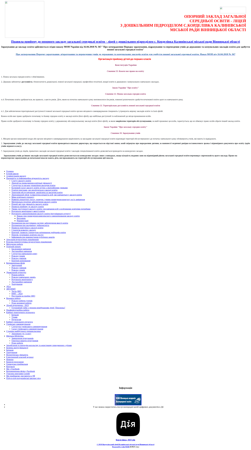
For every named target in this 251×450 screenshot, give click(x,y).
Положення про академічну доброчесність (30, 225)
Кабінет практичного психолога (20, 312)
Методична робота (14, 244)
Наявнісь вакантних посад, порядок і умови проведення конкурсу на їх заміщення (48, 199)
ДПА (8, 286)
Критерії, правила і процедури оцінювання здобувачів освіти (39, 232)
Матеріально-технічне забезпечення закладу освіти (34, 202)
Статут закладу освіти (21, 181)
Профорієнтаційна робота (17, 310)
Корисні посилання (15, 362)
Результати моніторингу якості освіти (28, 211)
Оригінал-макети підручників (25, 341)
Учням (14, 317)
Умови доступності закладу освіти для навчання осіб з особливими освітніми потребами (51, 209)
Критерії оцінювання (21, 261)
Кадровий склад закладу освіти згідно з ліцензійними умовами (40, 188)
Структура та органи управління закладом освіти (33, 185)
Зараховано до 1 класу (21, 334)
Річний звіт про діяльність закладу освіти (30, 204)
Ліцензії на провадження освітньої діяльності (32, 183)
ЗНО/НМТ (11, 289)
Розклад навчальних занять (24, 277)
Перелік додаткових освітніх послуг (28, 235)
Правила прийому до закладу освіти (28, 206)
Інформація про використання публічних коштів (33, 237)
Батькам (15, 315)
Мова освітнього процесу (23, 197)
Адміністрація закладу (16, 176)
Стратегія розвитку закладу (24, 230)
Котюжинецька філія (15, 263)
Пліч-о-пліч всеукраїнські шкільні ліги (23, 378)
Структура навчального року (24, 254)
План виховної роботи (22, 303)
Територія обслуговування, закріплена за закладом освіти (37, 192)
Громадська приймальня (17, 364)
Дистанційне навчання (22, 251)
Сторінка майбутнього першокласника (23, 331)
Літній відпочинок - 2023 (17, 305)
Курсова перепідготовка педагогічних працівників (29, 242)
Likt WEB (125, 447)
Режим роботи (18, 275)
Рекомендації (22, 221)
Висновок (21, 218)
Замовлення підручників (22, 338)
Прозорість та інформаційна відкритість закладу (27, 178)
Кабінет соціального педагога (19, 322)
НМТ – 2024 (17, 294)
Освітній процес (13, 246)
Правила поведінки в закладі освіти (27, 228)
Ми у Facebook (12, 369)
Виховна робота (13, 298)
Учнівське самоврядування (18, 324)
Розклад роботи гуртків (22, 301)
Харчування (17, 284)
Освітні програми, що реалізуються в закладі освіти (35, 190)
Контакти (10, 366)
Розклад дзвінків (19, 258)
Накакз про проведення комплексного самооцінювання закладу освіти (48, 216)
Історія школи (12, 174)
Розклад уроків (18, 256)
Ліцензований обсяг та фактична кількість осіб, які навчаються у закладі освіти (47, 195)
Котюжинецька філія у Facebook (20, 371)
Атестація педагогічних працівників (22, 239)
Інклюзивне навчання (21, 249)
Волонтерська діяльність (17, 355)
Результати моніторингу (22, 279)
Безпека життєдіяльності (17, 348)
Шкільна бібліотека (15, 336)
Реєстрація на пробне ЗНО (23, 296)
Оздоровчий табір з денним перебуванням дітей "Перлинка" (38, 308)
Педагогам (16, 319)
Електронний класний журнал (19, 357)
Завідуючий (17, 265)
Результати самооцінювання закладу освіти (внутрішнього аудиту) (41, 214)
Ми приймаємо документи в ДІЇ (20, 376)
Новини (9, 359)
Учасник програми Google (18, 373)
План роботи (17, 343)
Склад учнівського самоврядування (27, 329)
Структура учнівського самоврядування (29, 326)
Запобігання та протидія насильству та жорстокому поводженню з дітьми (39, 345)
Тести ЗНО (16, 291)
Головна (10, 171)
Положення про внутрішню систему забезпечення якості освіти (40, 223)
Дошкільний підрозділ (16, 272)
